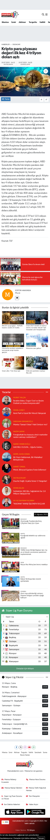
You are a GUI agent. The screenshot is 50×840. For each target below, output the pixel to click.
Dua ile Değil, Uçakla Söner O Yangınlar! (30, 481)
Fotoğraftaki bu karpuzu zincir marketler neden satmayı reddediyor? (30, 436)
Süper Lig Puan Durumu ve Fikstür (12, 797)
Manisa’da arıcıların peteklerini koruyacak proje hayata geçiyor (12, 350)
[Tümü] (47, 392)
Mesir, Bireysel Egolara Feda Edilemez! (29, 470)
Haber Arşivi (33, 804)
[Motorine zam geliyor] (37, 340)
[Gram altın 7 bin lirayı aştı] (13, 363)
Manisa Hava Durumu (37, 779)
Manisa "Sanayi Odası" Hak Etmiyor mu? (30, 425)
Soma (45, 752)
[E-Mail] (17, 298)
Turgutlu (33, 22)
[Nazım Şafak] (6, 434)
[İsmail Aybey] (6, 412)
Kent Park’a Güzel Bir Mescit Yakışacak (29, 413)
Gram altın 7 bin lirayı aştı (11, 371)
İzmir (13, 22)
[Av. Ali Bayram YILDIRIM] (6, 502)
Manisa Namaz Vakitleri (13, 788)
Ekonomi (16, 44)
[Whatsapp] (34, 747)
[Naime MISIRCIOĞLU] (6, 446)
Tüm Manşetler (34, 796)
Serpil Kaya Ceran (21, 454)
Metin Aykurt (19, 478)
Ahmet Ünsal (19, 467)
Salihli (42, 22)
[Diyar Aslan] (6, 491)
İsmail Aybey (19, 410)
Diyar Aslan (18, 488)
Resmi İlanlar (25, 755)
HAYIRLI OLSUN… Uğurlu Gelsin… (28, 447)
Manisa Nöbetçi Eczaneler (9, 781)
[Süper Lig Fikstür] (47, 677)
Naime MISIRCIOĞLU (21, 444)
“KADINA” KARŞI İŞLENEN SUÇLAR (29, 504)
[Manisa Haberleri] (10, 14)
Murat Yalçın (19, 397)
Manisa (5, 22)
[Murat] (7, 294)
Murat (17, 293)
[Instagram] (25, 747)
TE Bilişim (31, 830)
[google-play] (35, 812)
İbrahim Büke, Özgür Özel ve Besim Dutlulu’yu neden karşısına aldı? (28, 402)
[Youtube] (29, 747)
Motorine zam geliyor (33, 348)
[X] (21, 747)
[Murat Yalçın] (6, 400)
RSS (6, 822)
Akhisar (22, 22)
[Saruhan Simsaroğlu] (6, 423)
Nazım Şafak (19, 431)
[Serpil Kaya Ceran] (6, 457)
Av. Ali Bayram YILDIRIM (23, 501)
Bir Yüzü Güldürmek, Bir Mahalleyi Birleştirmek (27, 458)
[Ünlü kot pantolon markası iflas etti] (37, 363)
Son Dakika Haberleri (12, 804)
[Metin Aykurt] (6, 479)
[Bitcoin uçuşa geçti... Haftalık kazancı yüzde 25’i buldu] (13, 318)
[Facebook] (16, 747)
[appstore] (14, 812)
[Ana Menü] (46, 15)
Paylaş (7, 99)
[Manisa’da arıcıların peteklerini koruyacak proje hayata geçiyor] (13, 340)
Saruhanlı (38, 752)
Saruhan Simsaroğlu (23, 421)
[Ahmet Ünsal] (6, 468)
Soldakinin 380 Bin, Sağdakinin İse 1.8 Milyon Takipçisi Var (29, 492)
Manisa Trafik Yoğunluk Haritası (36, 789)
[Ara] (43, 15)
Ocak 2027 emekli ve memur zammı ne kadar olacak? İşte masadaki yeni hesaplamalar (36, 328)
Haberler (6, 44)
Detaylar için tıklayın (25, 669)
